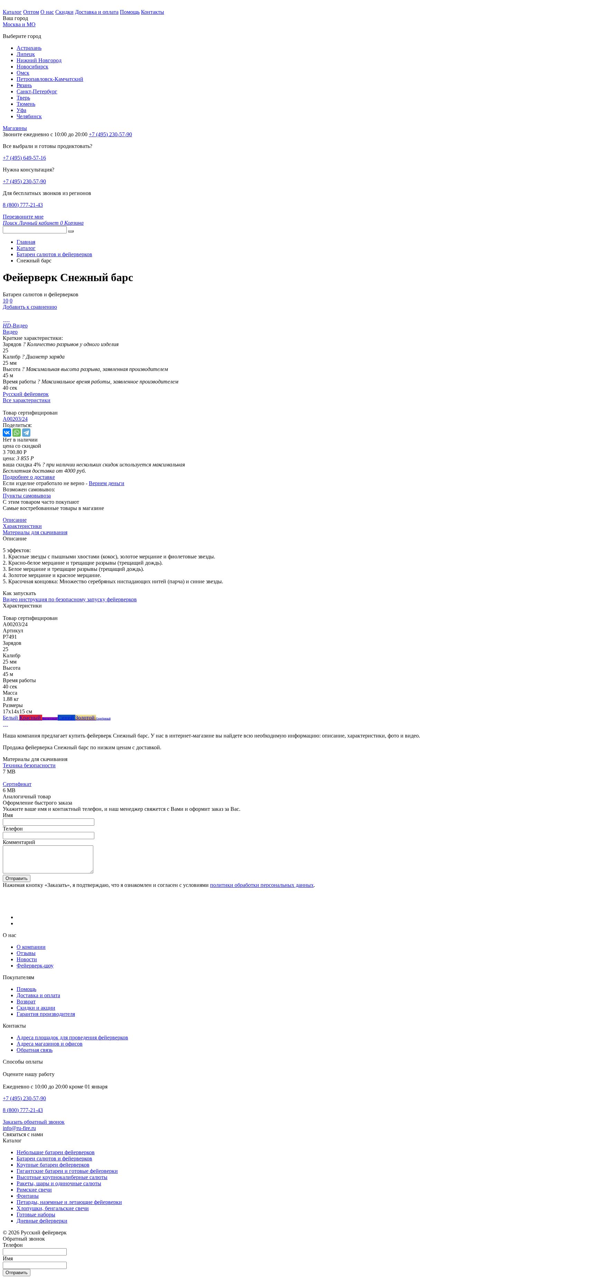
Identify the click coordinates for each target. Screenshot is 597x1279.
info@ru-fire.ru (19, 1128)
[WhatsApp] (16, 432)
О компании (31, 947)
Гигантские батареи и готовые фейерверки (67, 1171)
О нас (47, 12)
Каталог (12, 12)
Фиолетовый (50, 718)
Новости (27, 959)
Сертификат (17, 784)
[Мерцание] (5, 724)
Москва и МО (19, 24)
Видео (10, 332)
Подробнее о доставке (29, 477)
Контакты (152, 12)
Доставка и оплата (97, 12)
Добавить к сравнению (30, 307)
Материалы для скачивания (35, 532)
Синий (66, 718)
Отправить (17, 878)
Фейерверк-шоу (35, 965)
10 (5, 301)
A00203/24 (15, 419)
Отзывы (26, 953)
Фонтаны (28, 1196)
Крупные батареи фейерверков (53, 1165)
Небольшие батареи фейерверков (56, 1152)
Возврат (26, 1001)
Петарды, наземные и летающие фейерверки (69, 1202)
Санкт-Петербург (37, 91)
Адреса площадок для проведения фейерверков (72, 1037)
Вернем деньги (106, 483)
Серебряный (103, 718)
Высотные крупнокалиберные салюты (62, 1177)
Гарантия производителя (46, 1014)
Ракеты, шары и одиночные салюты (59, 1183)
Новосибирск (32, 66)
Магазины (15, 128)
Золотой (85, 718)
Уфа (21, 110)
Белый (11, 718)
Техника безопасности (29, 765)
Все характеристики (26, 400)
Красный (30, 718)
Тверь (23, 98)
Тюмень (26, 104)
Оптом (31, 12)
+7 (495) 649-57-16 (24, 158)
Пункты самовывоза (27, 496)
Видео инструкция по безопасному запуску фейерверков (70, 599)
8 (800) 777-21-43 (23, 205)
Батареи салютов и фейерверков (54, 1158)
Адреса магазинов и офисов (50, 1044)
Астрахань (29, 48)
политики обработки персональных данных (262, 885)
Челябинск (29, 116)
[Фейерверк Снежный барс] (3, 319)
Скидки (64, 12)
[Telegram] (26, 432)
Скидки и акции (36, 1008)
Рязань (24, 85)
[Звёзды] (3, 724)
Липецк (26, 54)
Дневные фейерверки (42, 1221)
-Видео (15, 325)
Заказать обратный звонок (34, 1122)
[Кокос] (7, 724)
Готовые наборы (36, 1214)
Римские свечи (34, 1190)
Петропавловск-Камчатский (50, 79)
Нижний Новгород (39, 60)
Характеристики (22, 526)
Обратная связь (35, 1050)
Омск (23, 73)
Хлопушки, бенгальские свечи (53, 1208)
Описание (15, 520)
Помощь (130, 12)
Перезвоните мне (23, 217)
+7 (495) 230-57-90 (24, 181)
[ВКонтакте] (7, 432)
